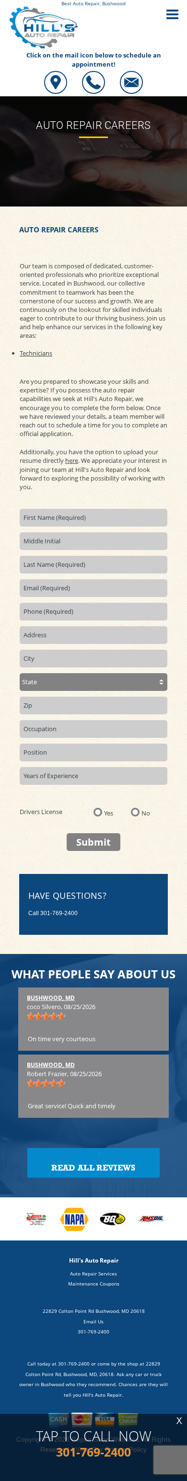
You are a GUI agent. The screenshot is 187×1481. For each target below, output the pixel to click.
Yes (108, 812)
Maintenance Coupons (93, 1283)
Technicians (36, 353)
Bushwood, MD (51, 998)
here (71, 460)
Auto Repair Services (93, 1273)
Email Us (93, 1321)
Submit (93, 842)
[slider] (46, 1016)
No (145, 812)
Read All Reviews (93, 1168)
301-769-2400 (59, 913)
